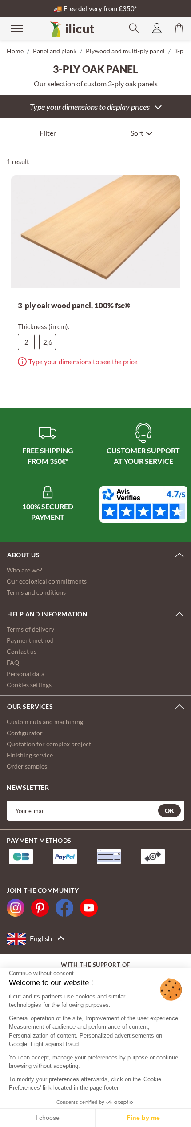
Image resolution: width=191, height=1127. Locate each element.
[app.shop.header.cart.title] (179, 28)
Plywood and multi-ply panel (125, 51)
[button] (134, 28)
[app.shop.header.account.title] (157, 28)
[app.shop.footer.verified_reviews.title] (143, 504)
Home (15, 51)
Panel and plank (54, 51)
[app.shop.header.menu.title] (11, 28)
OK (169, 810)
